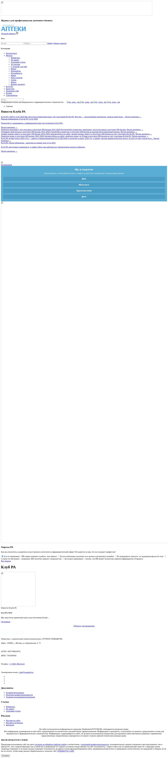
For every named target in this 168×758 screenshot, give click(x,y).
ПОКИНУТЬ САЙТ (65, 751)
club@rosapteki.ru (26, 672)
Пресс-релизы (17, 78)
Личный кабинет (8, 34)
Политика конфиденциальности (19, 695)
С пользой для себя (19, 67)
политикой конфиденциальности (95, 744)
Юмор (13, 75)
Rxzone (9, 93)
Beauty (13, 69)
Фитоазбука (16, 71)
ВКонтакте (84, 185)
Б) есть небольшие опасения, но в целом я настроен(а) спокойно (87, 556)
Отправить (138, 559)
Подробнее (5, 622)
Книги (13, 82)
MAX (84, 179)
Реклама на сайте (13, 721)
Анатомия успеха (18, 62)
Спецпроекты (11, 95)
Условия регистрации (15, 693)
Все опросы (6, 561)
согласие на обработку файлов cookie (50, 744)
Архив (13, 80)
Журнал (9, 55)
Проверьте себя (12, 91)
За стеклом (15, 64)
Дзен (84, 197)
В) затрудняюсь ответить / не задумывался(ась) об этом (140, 556)
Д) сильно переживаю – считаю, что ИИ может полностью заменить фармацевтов (99, 559)
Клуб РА (9, 86)
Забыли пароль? (60, 43)
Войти (50, 43)
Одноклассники (84, 191)
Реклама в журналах (14, 723)
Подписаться (11, 53)
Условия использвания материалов (20, 697)
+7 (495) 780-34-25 (17, 664)
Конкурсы (10, 89)
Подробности (16, 73)
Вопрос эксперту (18, 84)
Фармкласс (15, 58)
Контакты (10, 725)
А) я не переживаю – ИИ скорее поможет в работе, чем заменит (30, 556)
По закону (15, 60)
